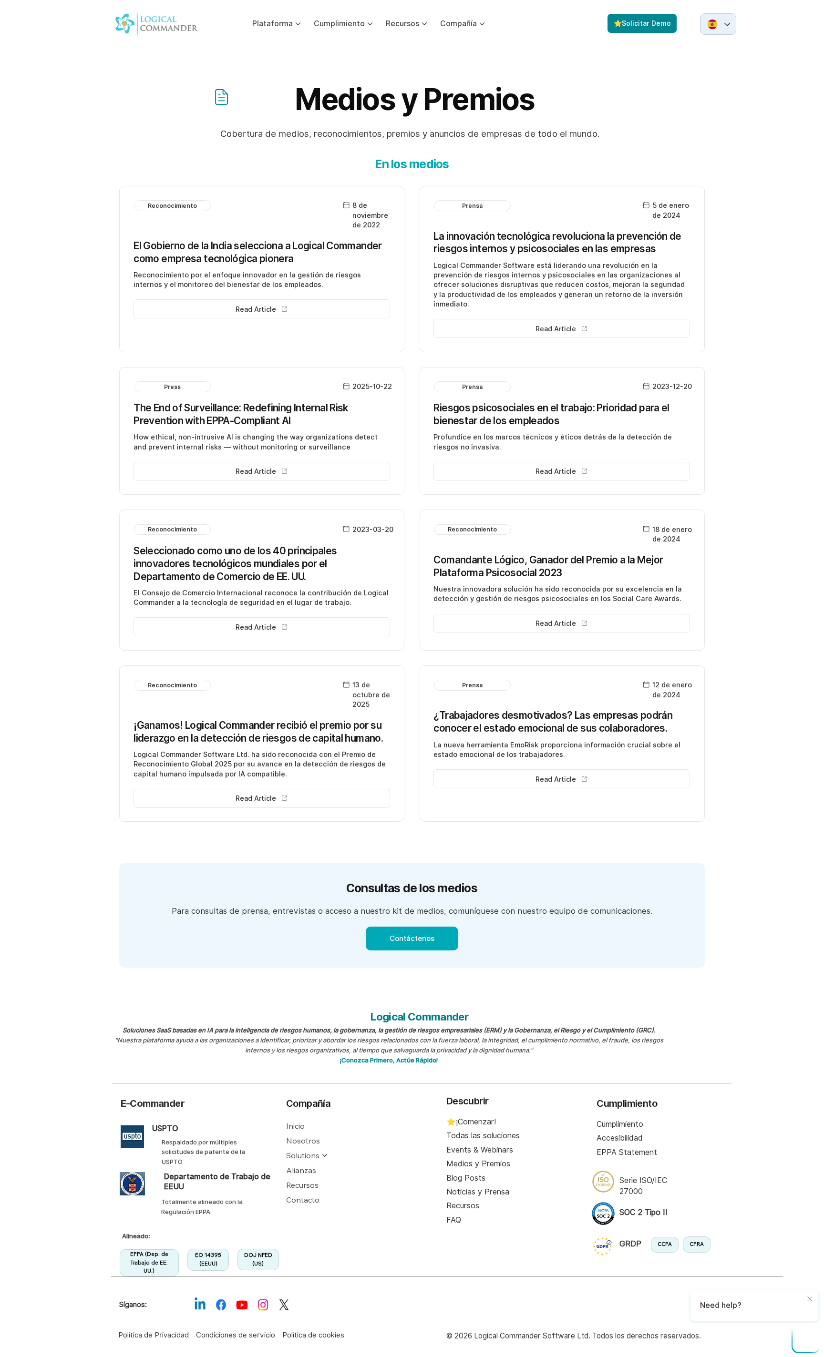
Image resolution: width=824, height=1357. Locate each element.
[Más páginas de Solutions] (324, 1155)
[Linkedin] (199, 1305)
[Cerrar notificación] (810, 1299)
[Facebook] (220, 1305)
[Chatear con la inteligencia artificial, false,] (806, 1339)
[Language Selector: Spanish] (718, 24)
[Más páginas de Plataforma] (298, 23)
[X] (283, 1305)
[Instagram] (262, 1305)
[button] (172, 205)
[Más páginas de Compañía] (482, 23)
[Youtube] (241, 1305)
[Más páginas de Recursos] (424, 23)
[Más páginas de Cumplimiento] (370, 23)
